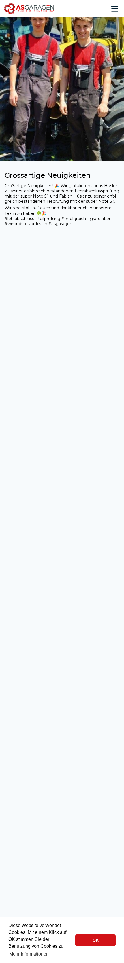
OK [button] (96, 940)
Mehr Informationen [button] (29, 953)
